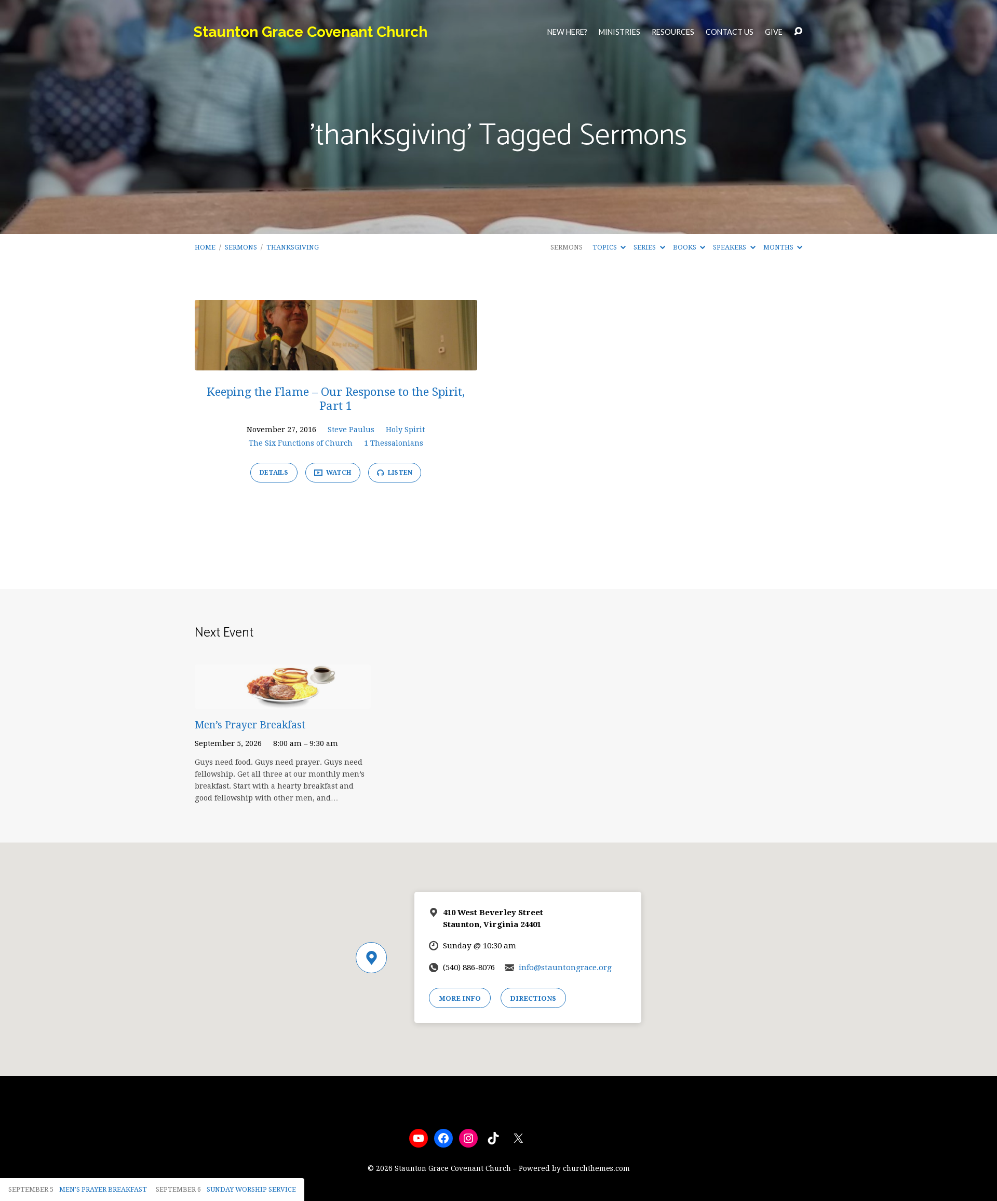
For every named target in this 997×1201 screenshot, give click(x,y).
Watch (338, 472)
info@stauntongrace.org (565, 967)
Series (645, 247)
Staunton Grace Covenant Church (310, 31)
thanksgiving (292, 247)
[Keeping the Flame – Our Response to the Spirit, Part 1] (336, 363)
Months (779, 247)
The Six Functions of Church (301, 443)
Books (685, 247)
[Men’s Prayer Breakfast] (283, 701)
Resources (673, 32)
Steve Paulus (351, 429)
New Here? (567, 32)
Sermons (241, 247)
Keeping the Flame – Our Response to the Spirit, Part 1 (336, 398)
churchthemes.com (596, 1168)
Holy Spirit (405, 429)
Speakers (730, 247)
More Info (460, 998)
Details (274, 472)
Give (774, 32)
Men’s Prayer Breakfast (250, 725)
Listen (399, 472)
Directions (533, 998)
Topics (605, 247)
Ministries (619, 32)
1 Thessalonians (393, 443)
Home (205, 247)
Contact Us (729, 32)
